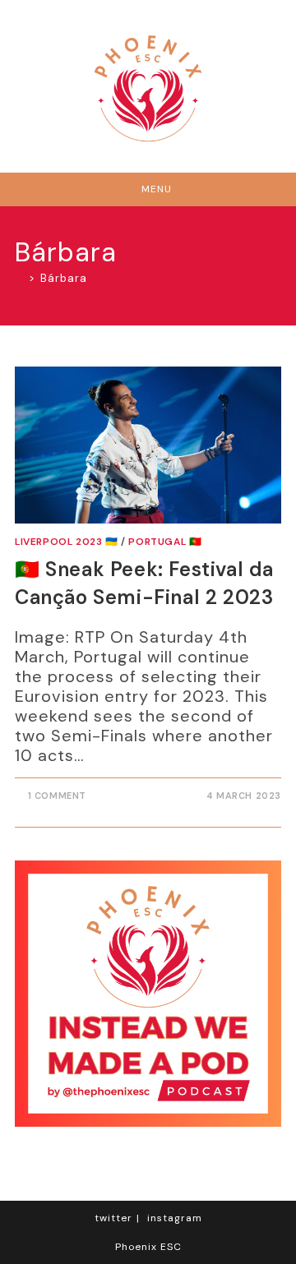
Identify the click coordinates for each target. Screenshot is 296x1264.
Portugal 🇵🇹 (164, 541)
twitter (113, 1218)
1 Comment (57, 795)
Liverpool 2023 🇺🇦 (66, 541)
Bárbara (63, 278)
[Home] (19, 278)
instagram (174, 1218)
